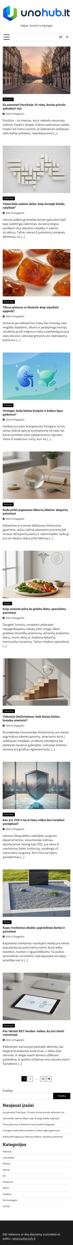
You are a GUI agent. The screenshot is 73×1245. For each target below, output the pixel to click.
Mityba (7, 603)
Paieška (8, 1091)
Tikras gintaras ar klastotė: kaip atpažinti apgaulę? (31, 309)
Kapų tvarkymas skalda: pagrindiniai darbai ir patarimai (34, 929)
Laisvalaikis (8, 1157)
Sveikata (8, 405)
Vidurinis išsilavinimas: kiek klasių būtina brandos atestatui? (31, 718)
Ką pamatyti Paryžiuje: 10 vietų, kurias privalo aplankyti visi (34, 106)
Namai (7, 922)
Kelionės (8, 99)
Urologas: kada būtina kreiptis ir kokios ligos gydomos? (33, 412)
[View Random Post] (60, 37)
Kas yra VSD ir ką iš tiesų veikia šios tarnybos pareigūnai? (33, 821)
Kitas (49, 1078)
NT (4, 1175)
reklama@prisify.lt (24, 1239)
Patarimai (9, 198)
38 (42, 1079)
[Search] (67, 37)
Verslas (6, 1206)
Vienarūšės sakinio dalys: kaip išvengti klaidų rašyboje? (33, 205)
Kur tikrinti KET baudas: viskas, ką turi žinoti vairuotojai (33, 1033)
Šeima (6, 1187)
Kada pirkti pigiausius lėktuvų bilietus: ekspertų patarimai (35, 511)
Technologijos (10, 1200)
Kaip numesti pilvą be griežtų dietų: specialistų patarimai (34, 610)
